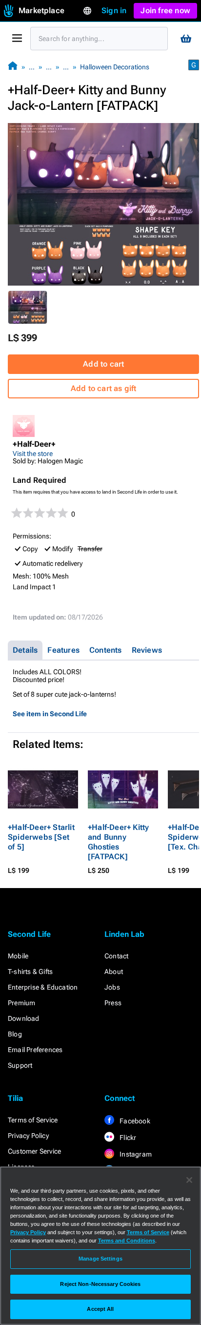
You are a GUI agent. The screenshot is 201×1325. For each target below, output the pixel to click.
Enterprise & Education (43, 987)
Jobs (112, 987)
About (113, 971)
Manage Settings (100, 1259)
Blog (15, 1034)
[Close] (189, 1180)
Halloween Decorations (114, 67)
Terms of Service (33, 1120)
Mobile (18, 956)
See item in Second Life (50, 714)
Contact (116, 956)
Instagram (135, 1154)
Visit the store (33, 453)
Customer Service (34, 1151)
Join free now (165, 10)
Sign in (113, 10)
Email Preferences (35, 1050)
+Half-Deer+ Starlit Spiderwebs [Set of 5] (41, 837)
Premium (21, 1003)
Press (112, 1003)
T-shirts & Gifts (30, 971)
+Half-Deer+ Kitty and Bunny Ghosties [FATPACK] (118, 842)
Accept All (100, 1309)
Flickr (127, 1137)
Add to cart (103, 364)
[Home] (13, 66)
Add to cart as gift (104, 388)
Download (24, 1018)
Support (20, 1065)
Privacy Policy (28, 1135)
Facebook (134, 1121)
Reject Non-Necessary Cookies (100, 1284)
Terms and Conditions (126, 1240)
